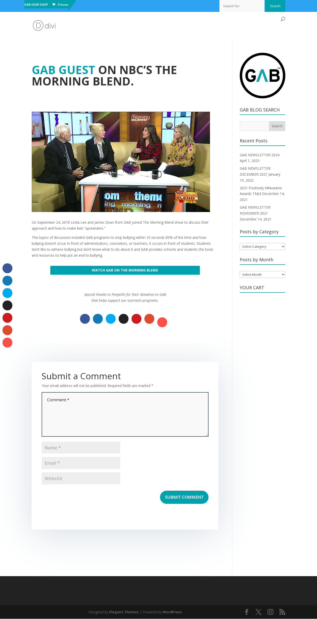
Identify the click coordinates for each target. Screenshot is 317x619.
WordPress (172, 612)
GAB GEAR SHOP (36, 5)
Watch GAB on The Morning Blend (125, 270)
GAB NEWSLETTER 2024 (259, 155)
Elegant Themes (124, 612)
